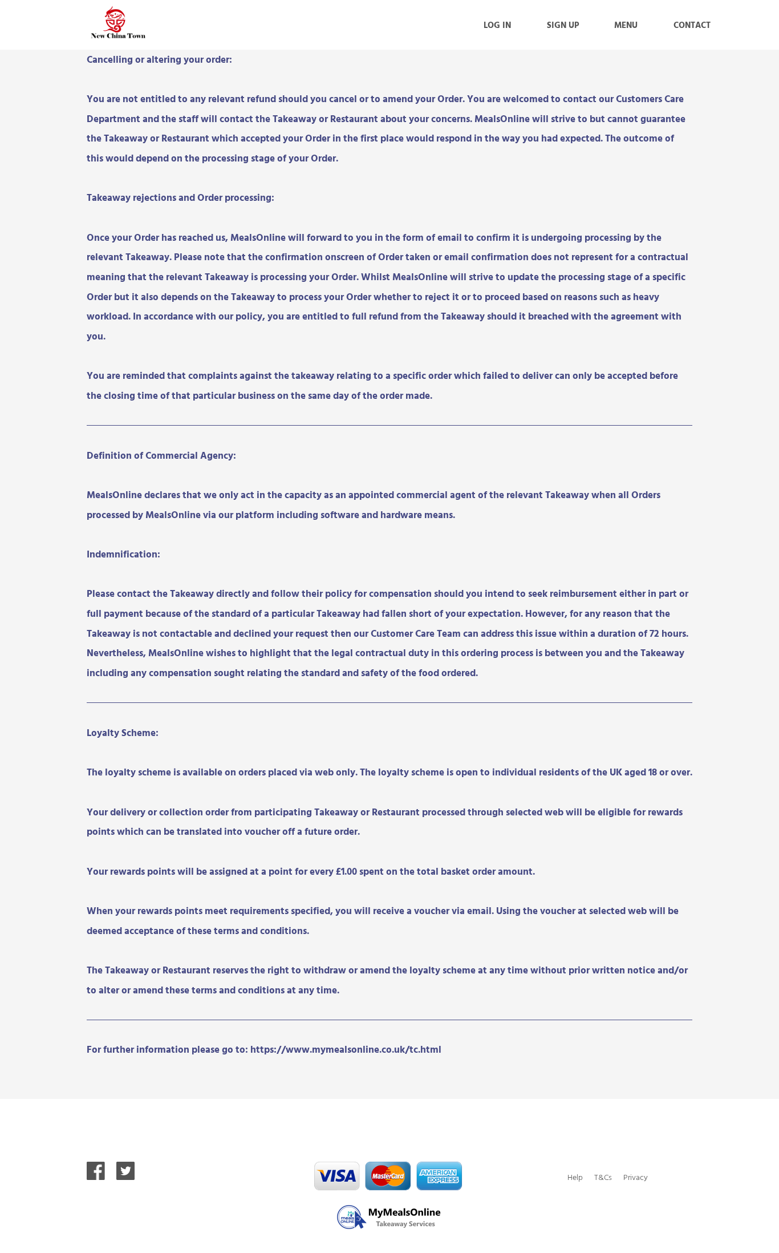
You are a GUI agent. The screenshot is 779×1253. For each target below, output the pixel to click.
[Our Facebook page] (96, 1176)
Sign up (563, 24)
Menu (626, 24)
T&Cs (603, 1177)
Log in (497, 24)
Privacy (635, 1177)
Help (575, 1177)
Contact (692, 24)
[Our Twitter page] (125, 1176)
